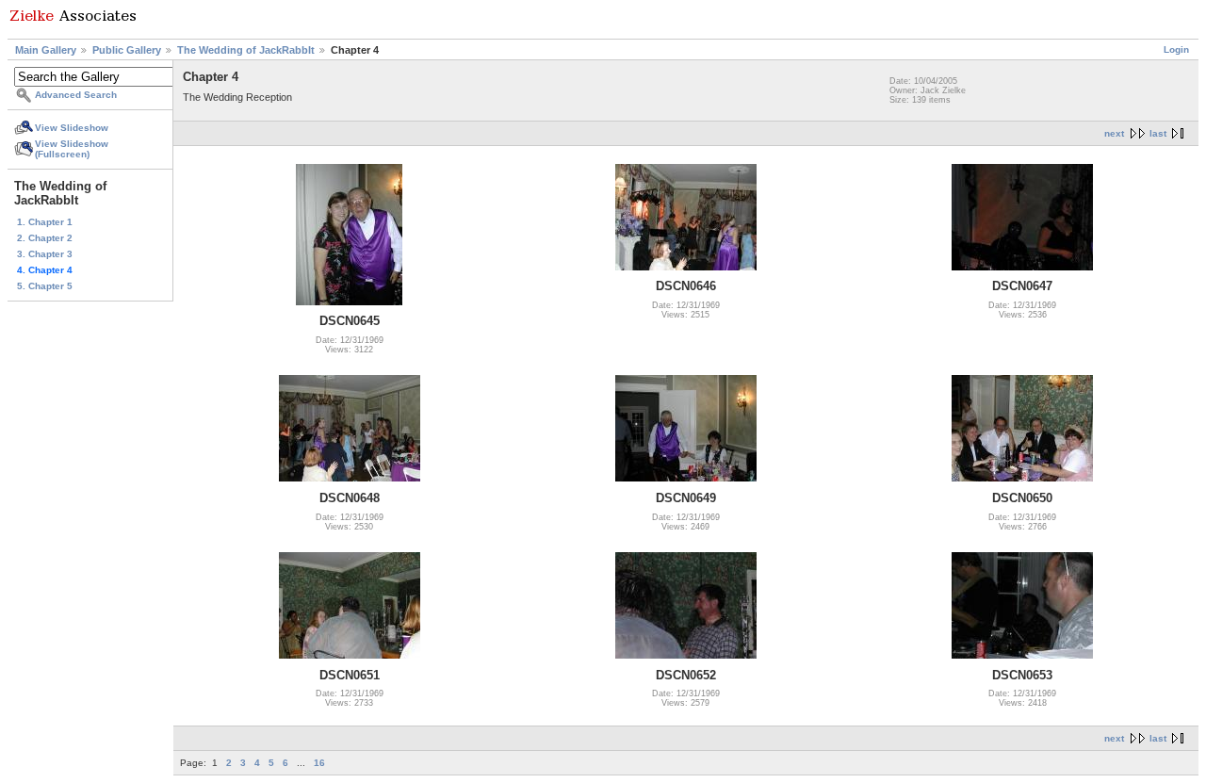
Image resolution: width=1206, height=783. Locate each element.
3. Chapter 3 (45, 254)
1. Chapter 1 (45, 222)
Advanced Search (76, 95)
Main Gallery (45, 50)
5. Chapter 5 (45, 286)
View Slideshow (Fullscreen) (71, 149)
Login (1176, 49)
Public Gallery (126, 50)
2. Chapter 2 (45, 238)
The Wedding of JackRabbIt (246, 50)
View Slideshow (71, 127)
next (1114, 133)
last (1157, 133)
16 (319, 763)
